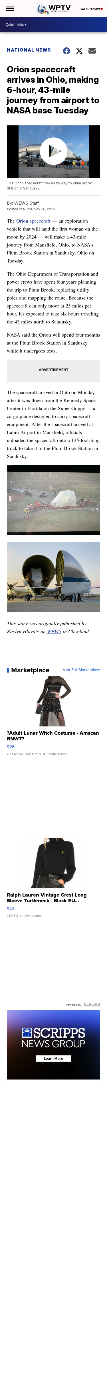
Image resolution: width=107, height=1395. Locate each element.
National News (29, 50)
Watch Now (90, 9)
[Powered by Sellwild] (92, 1005)
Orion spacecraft (33, 220)
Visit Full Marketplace (81, 670)
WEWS (54, 631)
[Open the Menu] (9, 8)
